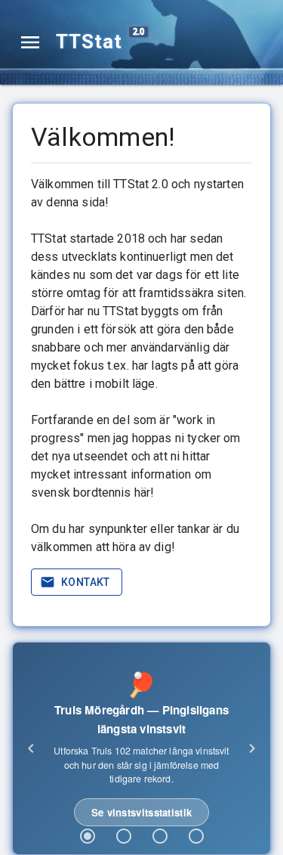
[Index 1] (87, 836)
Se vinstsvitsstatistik (141, 812)
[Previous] (31, 748)
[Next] (252, 748)
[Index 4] (196, 836)
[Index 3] (160, 836)
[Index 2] (124, 836)
